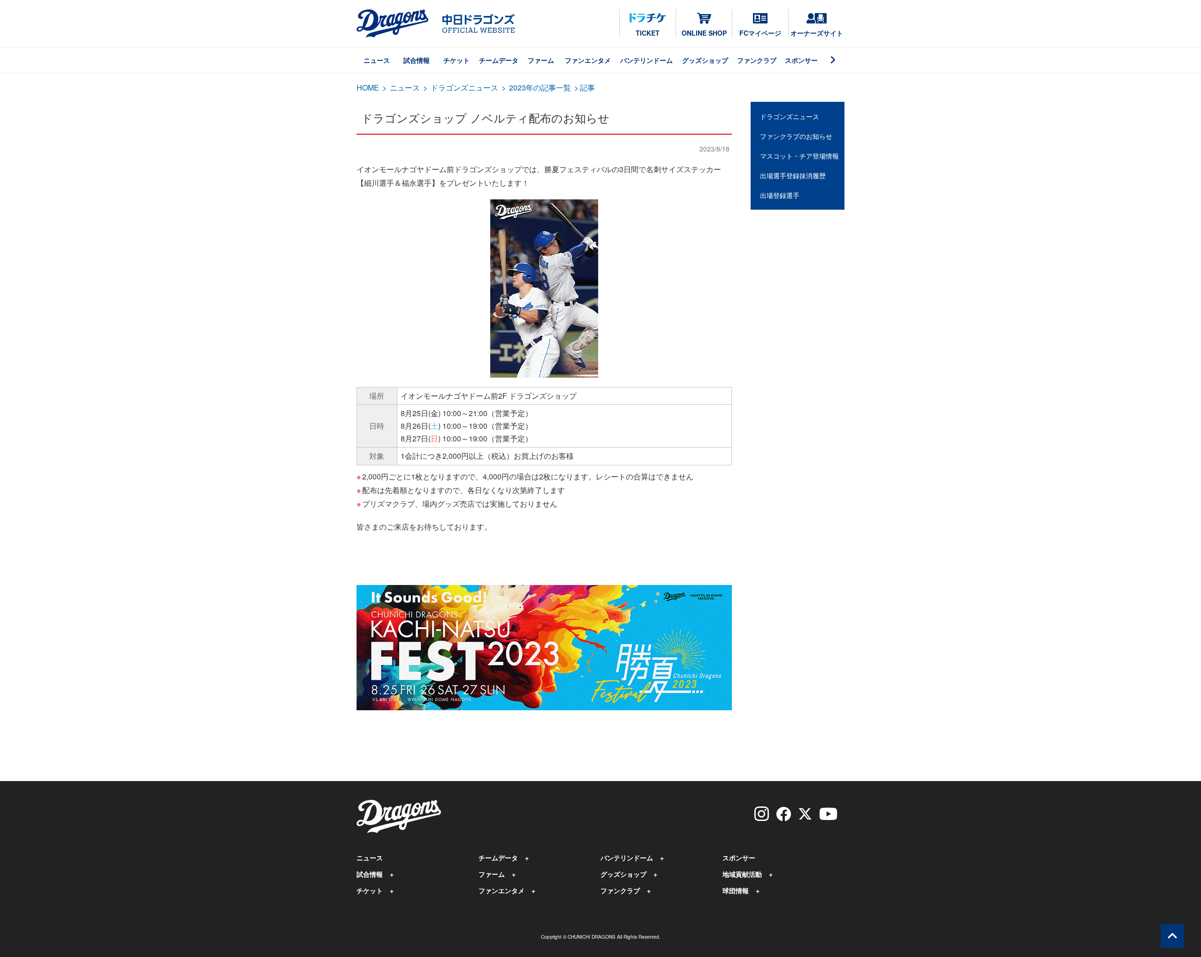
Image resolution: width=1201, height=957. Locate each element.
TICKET (648, 33)
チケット (456, 60)
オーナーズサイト (817, 33)
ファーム (541, 60)
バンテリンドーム (646, 60)
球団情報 (735, 890)
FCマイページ (760, 33)
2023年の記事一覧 (540, 87)
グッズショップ (705, 60)
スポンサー (801, 60)
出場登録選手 (779, 195)
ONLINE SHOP (704, 33)
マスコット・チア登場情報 (799, 155)
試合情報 (416, 60)
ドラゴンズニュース (464, 87)
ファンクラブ (756, 60)
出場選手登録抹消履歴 (793, 175)
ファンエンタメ (588, 60)
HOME (368, 87)
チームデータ (498, 60)
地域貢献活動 (742, 874)
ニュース (377, 60)
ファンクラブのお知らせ (796, 136)
